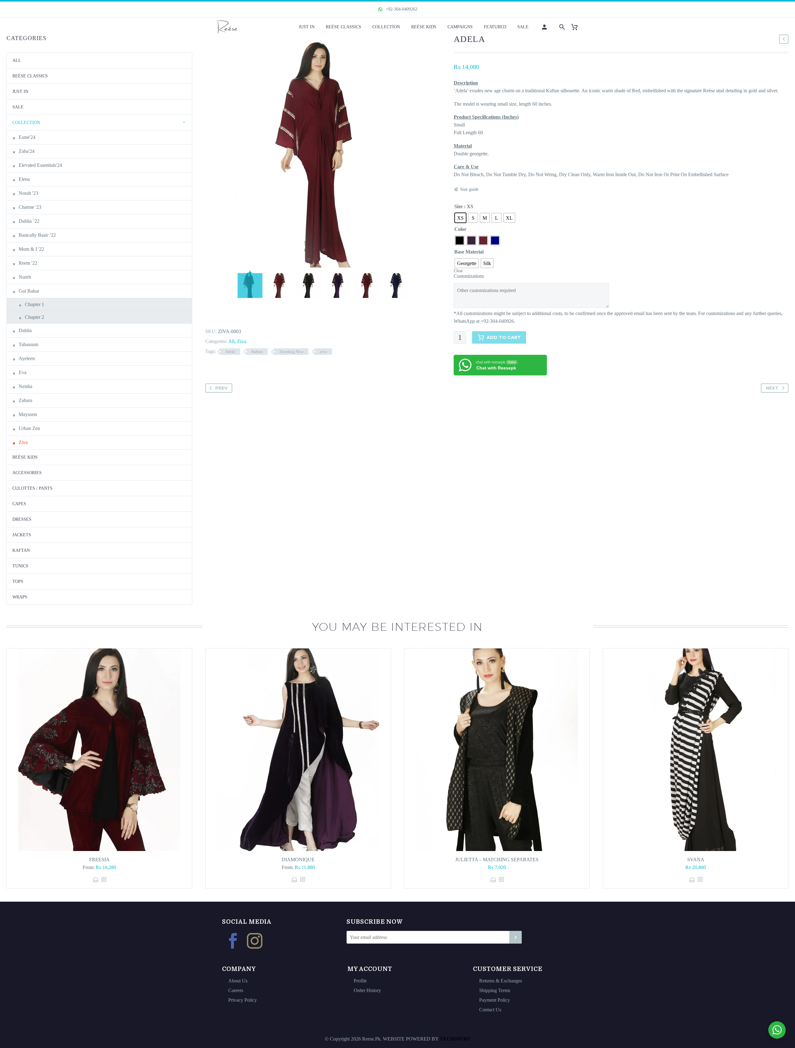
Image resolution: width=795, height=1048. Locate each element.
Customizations (469, 276)
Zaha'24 (26, 151)
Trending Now (291, 351)
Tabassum (28, 344)
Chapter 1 (34, 304)
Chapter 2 (34, 317)
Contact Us (490, 1009)
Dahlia (25, 330)
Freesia (99, 859)
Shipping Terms (494, 990)
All (231, 341)
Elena (24, 179)
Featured (495, 27)
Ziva (241, 341)
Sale (523, 27)
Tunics (20, 566)
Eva (22, 372)
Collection (386, 27)
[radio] (460, 217)
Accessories (27, 472)
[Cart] (576, 27)
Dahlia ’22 (29, 221)
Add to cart (504, 337)
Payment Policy (494, 1000)
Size (458, 206)
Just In (307, 27)
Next (772, 388)
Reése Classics (343, 27)
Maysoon (28, 414)
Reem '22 (28, 263)
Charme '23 (30, 207)
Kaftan (257, 351)
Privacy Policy (242, 1000)
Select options (96, 880)
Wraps (19, 597)
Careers (235, 990)
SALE (18, 107)
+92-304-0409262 (400, 9)
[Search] (561, 27)
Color (460, 229)
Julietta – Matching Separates (496, 859)
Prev (221, 388)
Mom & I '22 (31, 249)
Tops (17, 581)
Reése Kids (423, 27)
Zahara (25, 400)
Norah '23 (28, 193)
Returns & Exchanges (500, 980)
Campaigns (460, 27)
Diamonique (298, 859)
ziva (323, 351)
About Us (238, 980)
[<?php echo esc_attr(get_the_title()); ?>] (103, 880)
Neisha (25, 386)
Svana (695, 859)
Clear (458, 270)
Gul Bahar (29, 291)
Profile (360, 980)
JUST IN (20, 91)
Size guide (469, 189)
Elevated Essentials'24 (40, 165)
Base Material (469, 251)
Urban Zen (29, 428)
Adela (230, 351)
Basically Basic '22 (37, 235)
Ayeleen (27, 358)
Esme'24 (27, 137)
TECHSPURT (455, 1038)
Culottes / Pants (32, 488)
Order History (367, 990)
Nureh (25, 277)
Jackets (21, 535)
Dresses (21, 519)
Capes (19, 503)
